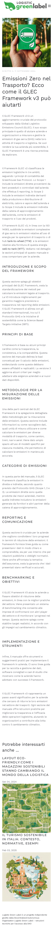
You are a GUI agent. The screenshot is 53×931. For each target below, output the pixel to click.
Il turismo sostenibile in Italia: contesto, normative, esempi (24, 839)
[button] (49, 6)
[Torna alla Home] (25, 6)
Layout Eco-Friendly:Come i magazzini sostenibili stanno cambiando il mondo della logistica (25, 766)
